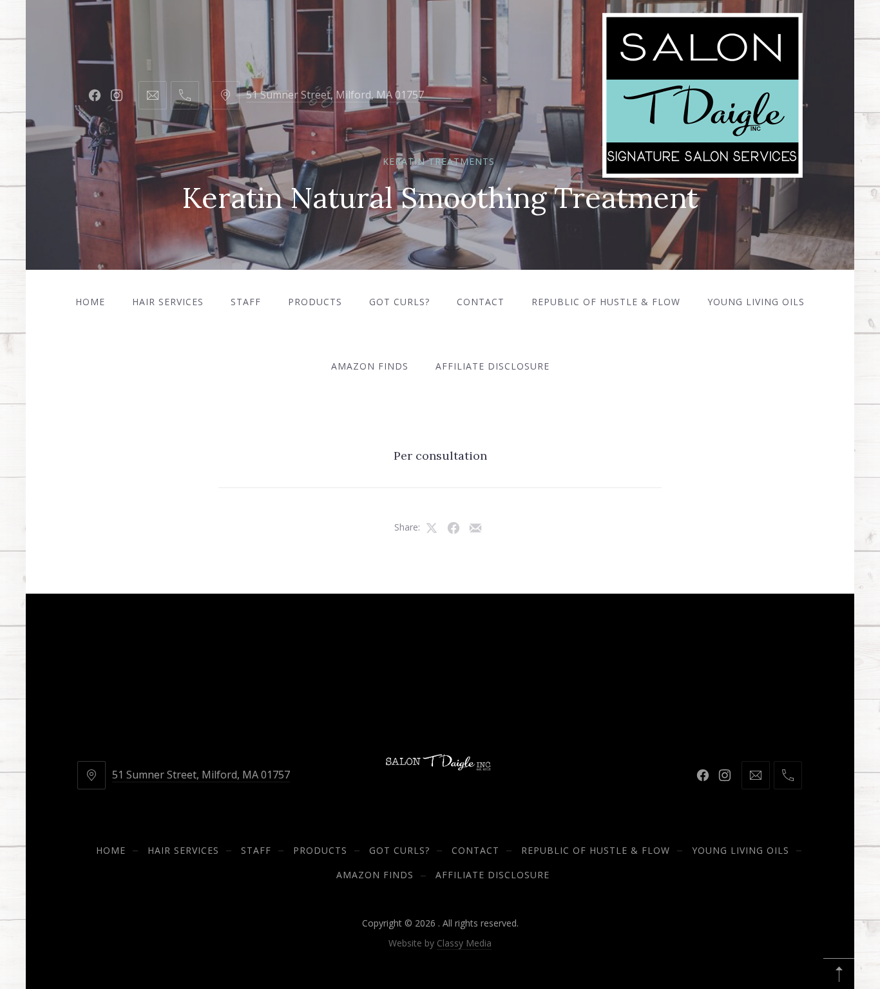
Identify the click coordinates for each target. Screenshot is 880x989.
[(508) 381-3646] (185, 95)
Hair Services (168, 302)
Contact (480, 302)
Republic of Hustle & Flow (605, 302)
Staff (246, 302)
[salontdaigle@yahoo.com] (153, 95)
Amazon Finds (369, 366)
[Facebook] (94, 95)
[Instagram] (116, 95)
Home (90, 302)
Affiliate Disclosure (492, 366)
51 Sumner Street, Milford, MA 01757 (335, 95)
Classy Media (464, 943)
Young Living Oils (756, 302)
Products (315, 302)
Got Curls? (399, 302)
